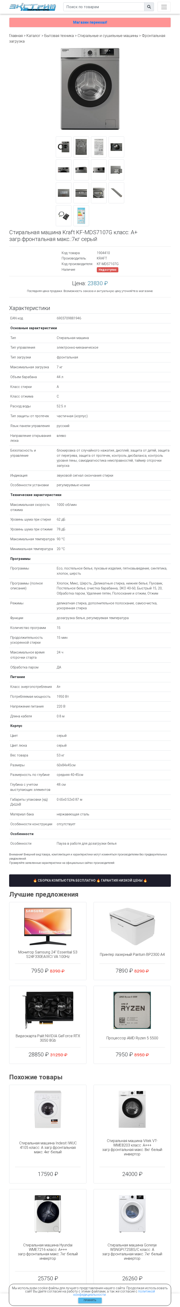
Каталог (33, 35)
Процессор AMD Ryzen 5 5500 (132, 1038)
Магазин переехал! (90, 22)
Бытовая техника (59, 35)
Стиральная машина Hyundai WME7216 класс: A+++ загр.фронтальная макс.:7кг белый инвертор (48, 1252)
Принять (90, 1300)
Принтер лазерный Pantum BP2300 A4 (132, 954)
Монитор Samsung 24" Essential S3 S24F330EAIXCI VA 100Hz (47, 954)
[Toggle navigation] (164, 7)
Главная (16, 35)
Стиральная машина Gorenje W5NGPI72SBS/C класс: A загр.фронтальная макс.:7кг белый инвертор (132, 1252)
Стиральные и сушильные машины (108, 35)
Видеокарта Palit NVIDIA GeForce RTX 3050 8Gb (48, 1038)
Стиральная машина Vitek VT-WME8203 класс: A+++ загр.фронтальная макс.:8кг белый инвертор (132, 1148)
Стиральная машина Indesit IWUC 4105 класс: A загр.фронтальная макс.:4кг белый (48, 1147)
